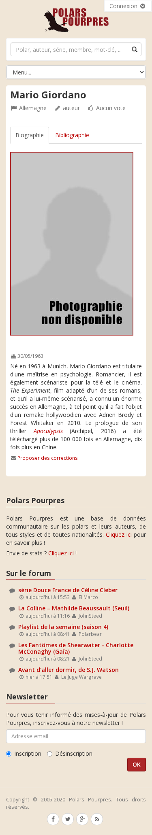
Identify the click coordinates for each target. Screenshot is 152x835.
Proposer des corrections (47, 458)
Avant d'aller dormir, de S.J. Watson (68, 670)
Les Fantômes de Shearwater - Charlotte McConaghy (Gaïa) (75, 648)
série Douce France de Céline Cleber (68, 590)
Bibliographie (72, 135)
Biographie (29, 135)
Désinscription (73, 753)
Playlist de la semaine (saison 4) (63, 627)
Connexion (124, 6)
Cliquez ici (119, 534)
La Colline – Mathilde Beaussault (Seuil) (73, 608)
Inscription (27, 753)
